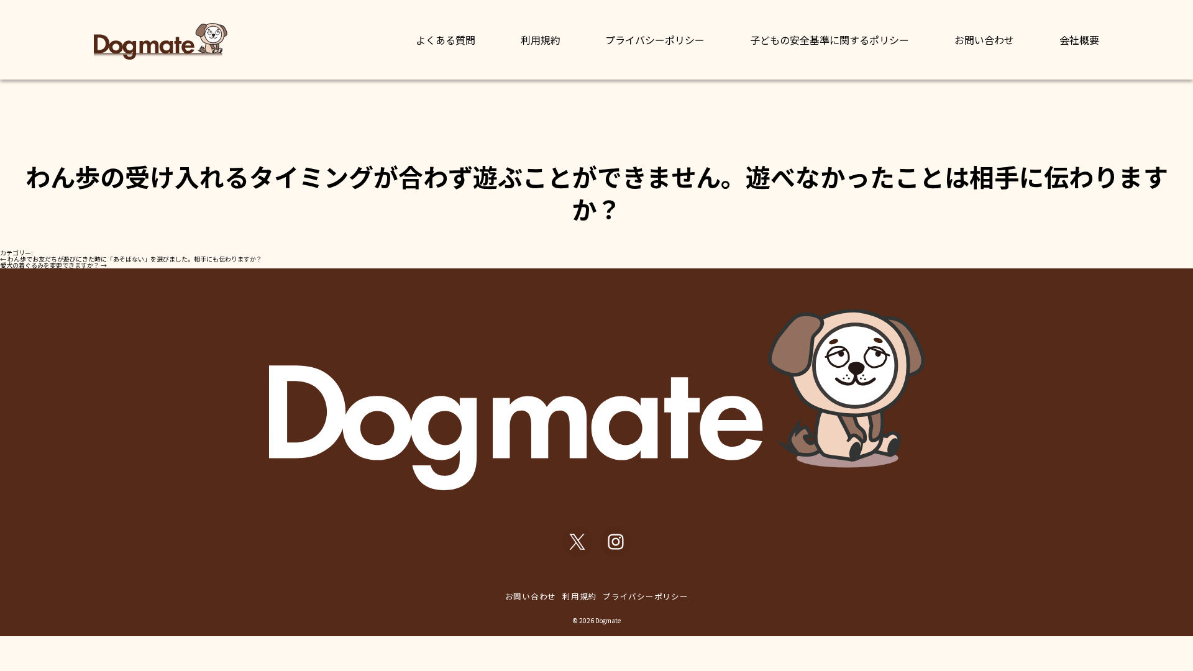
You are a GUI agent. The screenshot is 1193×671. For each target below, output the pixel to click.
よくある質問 (445, 39)
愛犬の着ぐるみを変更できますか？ (53, 265)
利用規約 (540, 39)
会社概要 (1079, 39)
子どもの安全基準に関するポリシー (829, 39)
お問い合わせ (984, 39)
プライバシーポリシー (655, 39)
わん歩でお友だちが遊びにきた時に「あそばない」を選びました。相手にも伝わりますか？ (131, 258)
